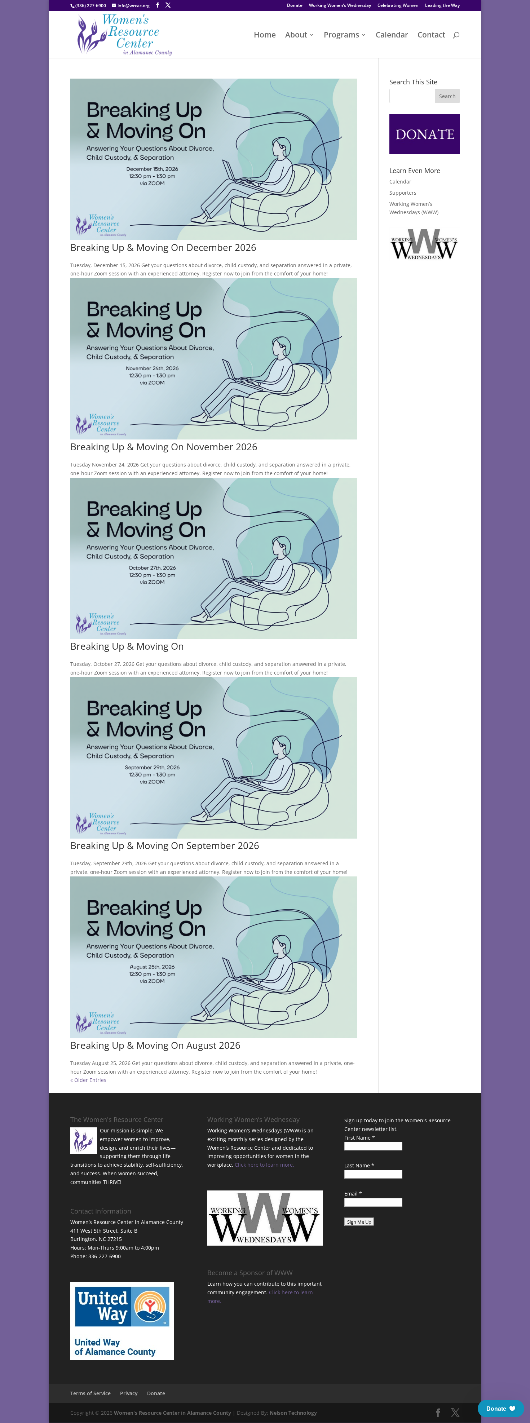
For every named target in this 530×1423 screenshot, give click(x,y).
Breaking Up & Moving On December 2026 (163, 247)
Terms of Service (90, 1393)
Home (265, 36)
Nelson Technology (293, 1412)
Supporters (402, 192)
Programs (341, 36)
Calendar (392, 36)
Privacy (129, 1393)
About (296, 36)
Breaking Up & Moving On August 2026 (155, 1045)
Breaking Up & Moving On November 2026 (163, 446)
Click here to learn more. (264, 1164)
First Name (359, 1137)
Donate (294, 5)
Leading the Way (442, 5)
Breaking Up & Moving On (127, 646)
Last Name (359, 1165)
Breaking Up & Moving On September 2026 (164, 845)
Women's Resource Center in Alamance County (172, 1412)
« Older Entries (88, 1080)
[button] (501, 1408)
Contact (431, 36)
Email (353, 1193)
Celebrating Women (398, 5)
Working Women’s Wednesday (340, 5)
